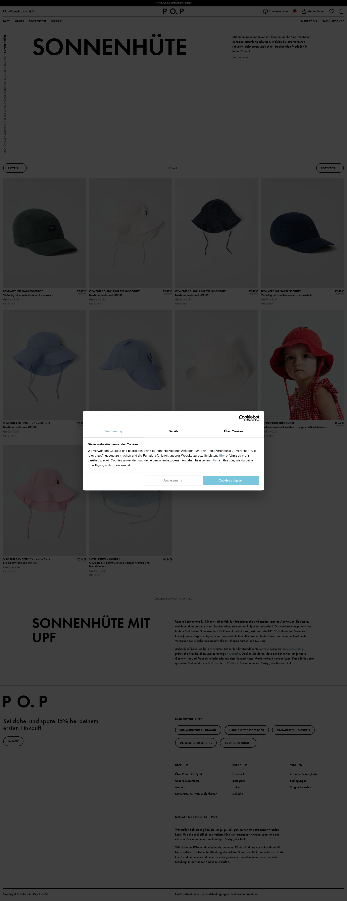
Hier (222, 455)
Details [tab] (174, 431)
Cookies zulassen (231, 480)
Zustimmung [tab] (113, 431)
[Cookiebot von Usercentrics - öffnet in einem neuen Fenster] (241, 418)
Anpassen (171, 480)
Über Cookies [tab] (233, 431)
